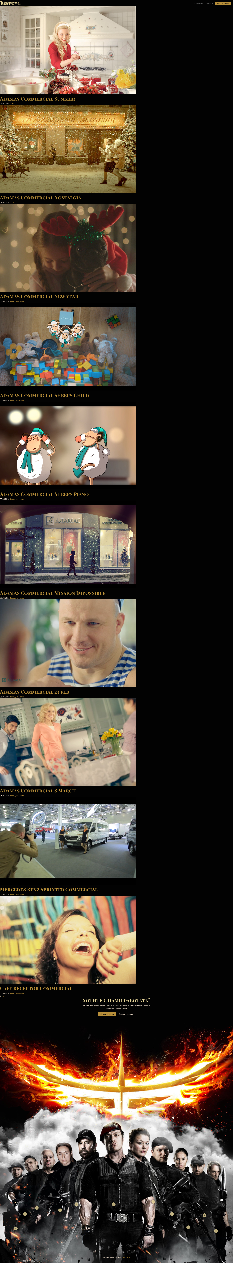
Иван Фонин (126, 1257)
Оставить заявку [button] (107, 1014)
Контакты (209, 3)
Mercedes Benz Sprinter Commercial (49, 889)
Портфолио (199, 3)
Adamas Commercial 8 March (38, 790)
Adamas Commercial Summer (37, 98)
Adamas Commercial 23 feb (34, 691)
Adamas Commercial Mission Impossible (52, 593)
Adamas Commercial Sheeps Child (44, 395)
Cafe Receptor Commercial (36, 988)
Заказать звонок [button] (223, 3)
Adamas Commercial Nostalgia (40, 197)
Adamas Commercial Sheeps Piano (44, 494)
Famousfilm (10, 3)
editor (11, 103)
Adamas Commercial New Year (39, 296)
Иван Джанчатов (16, 301)
